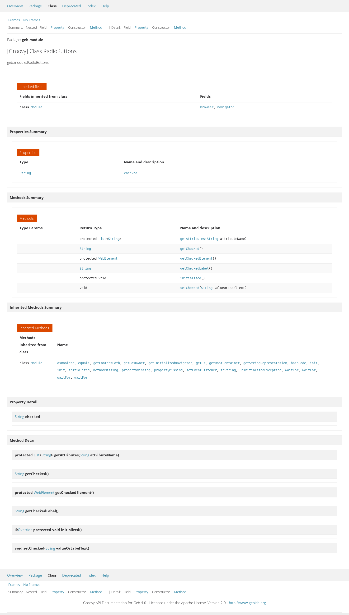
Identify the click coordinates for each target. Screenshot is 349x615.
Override (25, 529)
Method (96, 27)
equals (84, 363)
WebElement (108, 258)
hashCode (298, 363)
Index (91, 6)
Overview (15, 6)
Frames (14, 20)
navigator (225, 107)
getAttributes (192, 239)
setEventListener (201, 370)
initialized (190, 278)
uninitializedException (260, 370)
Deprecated (71, 6)
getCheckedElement (196, 258)
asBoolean (65, 363)
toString (228, 370)
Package (35, 6)
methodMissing (105, 370)
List (102, 239)
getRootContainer (224, 363)
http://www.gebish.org (247, 602)
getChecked (189, 249)
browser (206, 107)
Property (57, 27)
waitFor (291, 370)
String (25, 173)
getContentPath (106, 363)
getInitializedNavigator (170, 363)
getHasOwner (134, 363)
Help (105, 6)
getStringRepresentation (265, 363)
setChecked (189, 288)
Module (36, 107)
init (313, 363)
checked (130, 173)
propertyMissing (136, 370)
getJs (200, 363)
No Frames (31, 20)
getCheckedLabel (194, 268)
